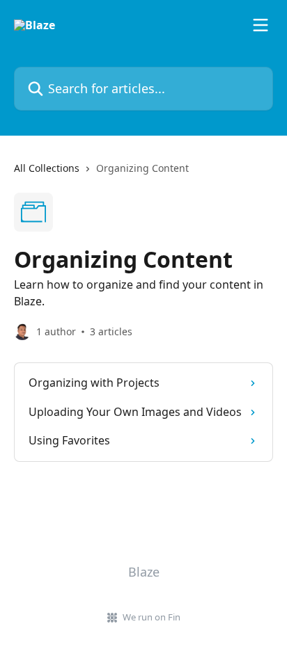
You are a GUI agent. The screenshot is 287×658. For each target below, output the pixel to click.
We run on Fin (151, 617)
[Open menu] (260, 25)
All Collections (46, 168)
